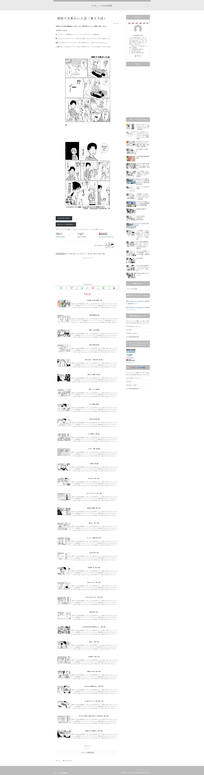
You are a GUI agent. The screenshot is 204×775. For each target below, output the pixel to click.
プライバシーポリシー (144, 770)
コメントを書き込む (87, 752)
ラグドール (84, 253)
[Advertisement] (87, 270)
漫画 (100, 253)
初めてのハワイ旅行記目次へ (66, 224)
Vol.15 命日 (129, 330)
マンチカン (77, 253)
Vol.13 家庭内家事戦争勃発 (132, 337)
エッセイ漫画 (69, 253)
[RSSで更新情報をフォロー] (140, 56)
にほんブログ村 (60, 236)
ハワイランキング (130, 362)
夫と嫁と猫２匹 (60, 253)
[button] (148, 289)
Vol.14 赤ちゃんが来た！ (132, 333)
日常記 (91, 253)
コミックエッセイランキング (106, 236)
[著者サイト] (136, 56)
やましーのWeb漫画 (138, 367)
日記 (96, 253)
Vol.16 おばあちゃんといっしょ (133, 326)
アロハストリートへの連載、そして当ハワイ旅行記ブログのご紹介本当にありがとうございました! (137, 322)
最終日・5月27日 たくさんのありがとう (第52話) (137, 301)
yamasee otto (138, 35)
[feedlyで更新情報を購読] (138, 56)
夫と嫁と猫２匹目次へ (64, 218)
